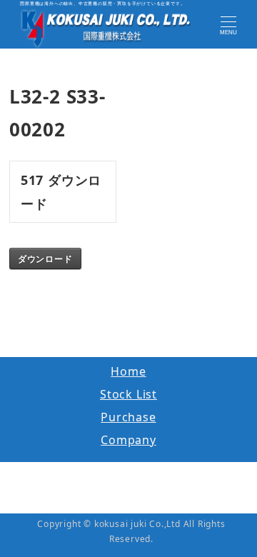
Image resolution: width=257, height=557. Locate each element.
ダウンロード (45, 258)
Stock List (128, 394)
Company (128, 440)
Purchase (128, 417)
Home (128, 371)
